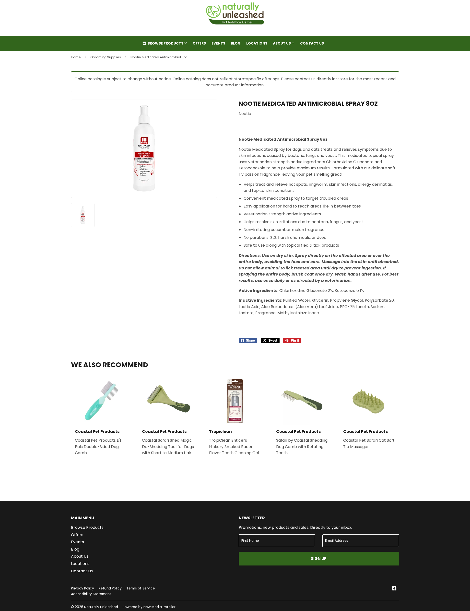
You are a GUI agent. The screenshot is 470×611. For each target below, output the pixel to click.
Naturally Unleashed (101, 606)
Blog (236, 43)
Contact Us (312, 43)
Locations (256, 43)
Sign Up (319, 558)
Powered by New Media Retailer (149, 606)
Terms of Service (140, 588)
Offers (199, 43)
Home (76, 57)
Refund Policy (110, 588)
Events (218, 43)
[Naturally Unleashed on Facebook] (394, 589)
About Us (282, 43)
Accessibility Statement (91, 593)
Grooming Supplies (105, 57)
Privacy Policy (82, 588)
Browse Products (165, 43)
